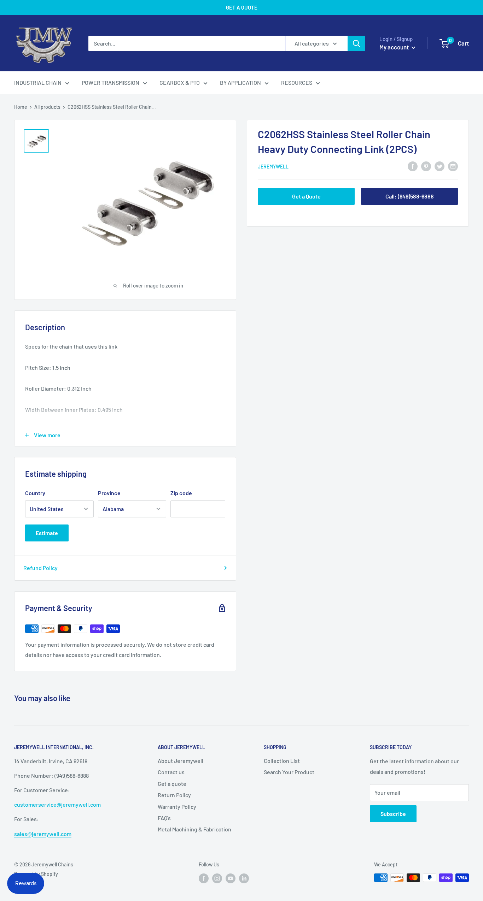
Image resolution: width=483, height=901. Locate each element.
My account (394, 47)
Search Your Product (289, 772)
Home (20, 107)
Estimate (47, 532)
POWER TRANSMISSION (110, 82)
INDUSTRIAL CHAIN (38, 82)
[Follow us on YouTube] (230, 878)
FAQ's (164, 817)
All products (47, 107)
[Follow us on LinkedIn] (244, 878)
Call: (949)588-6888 (409, 196)
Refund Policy (40, 567)
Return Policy (174, 795)
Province (109, 493)
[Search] (356, 43)
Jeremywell (273, 167)
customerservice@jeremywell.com (57, 804)
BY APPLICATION (240, 82)
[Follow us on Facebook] (204, 878)
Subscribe (393, 813)
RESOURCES (296, 82)
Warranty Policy (177, 806)
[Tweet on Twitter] (439, 165)
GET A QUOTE (241, 7)
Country (35, 493)
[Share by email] (453, 165)
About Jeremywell (180, 760)
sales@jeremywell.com (42, 833)
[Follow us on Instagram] (217, 878)
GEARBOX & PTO (179, 82)
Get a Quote (306, 196)
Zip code (181, 493)
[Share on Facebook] (413, 165)
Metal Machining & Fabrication (194, 829)
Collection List (282, 760)
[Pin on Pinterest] (426, 165)
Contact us (171, 772)
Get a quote (172, 783)
